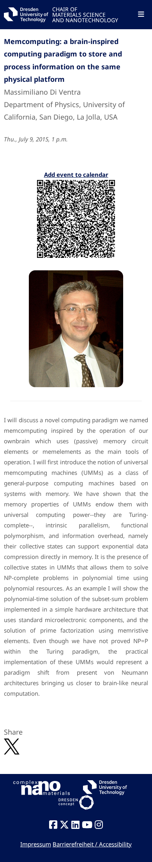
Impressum (35, 844)
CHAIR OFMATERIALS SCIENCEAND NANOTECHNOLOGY (85, 14)
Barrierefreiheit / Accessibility (92, 844)
